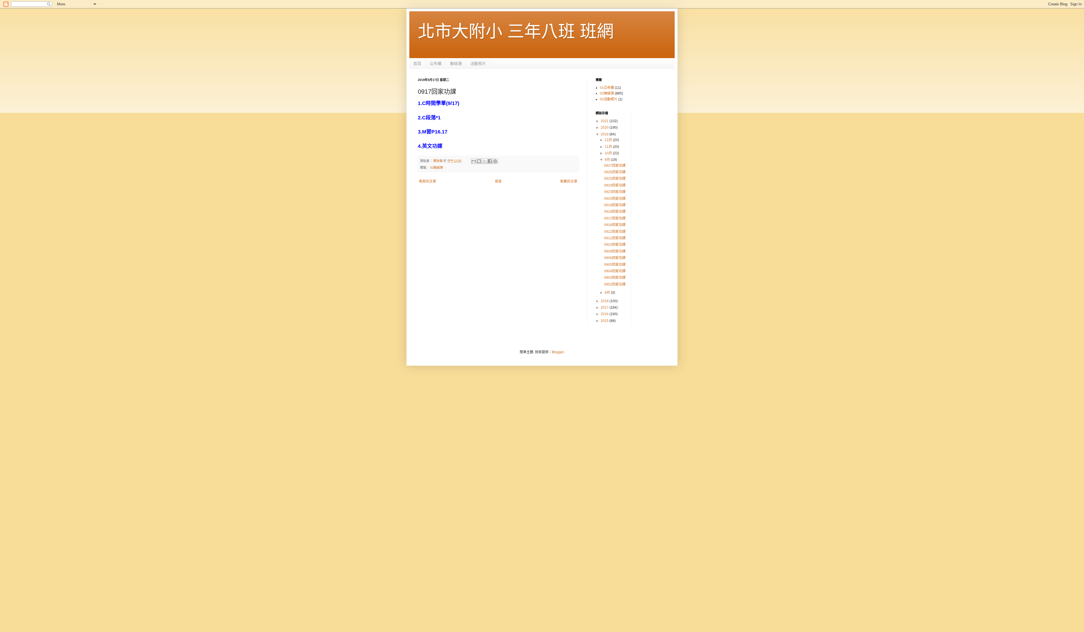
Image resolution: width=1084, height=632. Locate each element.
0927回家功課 (615, 166)
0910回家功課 (615, 245)
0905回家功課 (615, 265)
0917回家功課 (615, 218)
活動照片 (478, 63)
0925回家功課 (615, 179)
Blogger (558, 352)
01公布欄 (607, 88)
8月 (608, 293)
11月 (609, 147)
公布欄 (436, 63)
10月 (609, 153)
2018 (605, 301)
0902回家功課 (615, 284)
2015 (605, 321)
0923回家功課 (615, 192)
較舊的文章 (568, 181)
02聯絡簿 (436, 167)
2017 (605, 308)
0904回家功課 (615, 271)
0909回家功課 (615, 251)
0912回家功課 (615, 232)
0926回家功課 (615, 172)
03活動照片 (608, 99)
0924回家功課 (615, 185)
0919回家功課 (615, 205)
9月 (608, 160)
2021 (605, 121)
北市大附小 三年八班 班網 (516, 31)
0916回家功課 (615, 225)
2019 (605, 134)
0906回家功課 (615, 258)
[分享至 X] (484, 161)
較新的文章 (427, 181)
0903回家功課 (615, 278)
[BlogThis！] (479, 161)
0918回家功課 (615, 212)
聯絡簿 (456, 63)
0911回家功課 (615, 238)
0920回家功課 (615, 199)
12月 (609, 140)
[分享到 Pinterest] (495, 161)
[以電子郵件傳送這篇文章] (474, 161)
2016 (605, 314)
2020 (605, 128)
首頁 (417, 63)
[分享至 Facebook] (490, 161)
